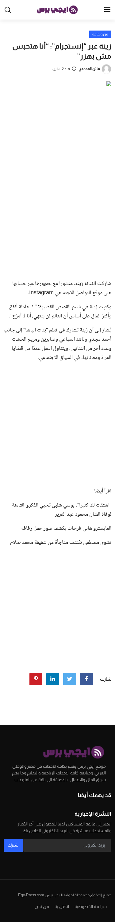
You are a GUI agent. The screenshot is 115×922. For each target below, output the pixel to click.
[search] (7, 9)
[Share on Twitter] (69, 679)
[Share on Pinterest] (35, 679)
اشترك (13, 845)
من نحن (42, 906)
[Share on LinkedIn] (52, 679)
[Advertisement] (57, 214)
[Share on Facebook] (86, 679)
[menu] (107, 9)
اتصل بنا (62, 906)
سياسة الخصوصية (91, 906)
